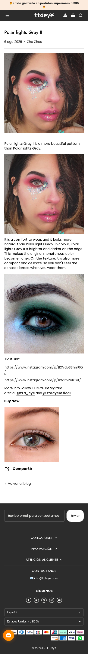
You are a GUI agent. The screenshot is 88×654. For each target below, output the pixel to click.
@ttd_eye (25, 393)
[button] (7, 15)
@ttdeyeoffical (56, 393)
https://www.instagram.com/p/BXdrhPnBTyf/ (42, 380)
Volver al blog (19, 483)
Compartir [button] (22, 468)
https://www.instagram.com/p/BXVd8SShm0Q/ (43, 370)
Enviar (75, 515)
